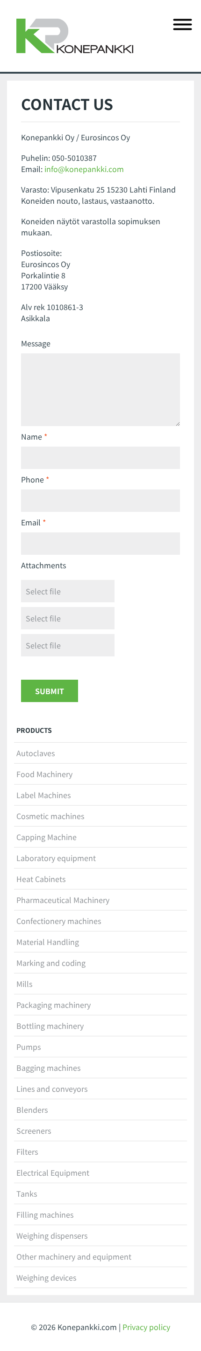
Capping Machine (46, 836)
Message (35, 343)
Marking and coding (51, 962)
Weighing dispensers (51, 1235)
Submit (49, 690)
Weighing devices (46, 1277)
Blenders (32, 1109)
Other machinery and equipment (73, 1256)
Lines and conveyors (51, 1088)
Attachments (43, 565)
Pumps (28, 1046)
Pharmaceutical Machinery (62, 899)
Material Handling (47, 941)
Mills (24, 983)
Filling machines (44, 1214)
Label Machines (43, 794)
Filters (27, 1151)
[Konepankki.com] (74, 36)
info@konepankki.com (84, 168)
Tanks (26, 1193)
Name (31, 436)
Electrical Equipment (52, 1172)
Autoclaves (35, 752)
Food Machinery (44, 773)
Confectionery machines (58, 920)
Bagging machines (48, 1067)
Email (31, 522)
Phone (32, 479)
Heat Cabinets (40, 878)
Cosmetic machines (50, 815)
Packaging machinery (53, 1004)
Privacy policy (146, 1326)
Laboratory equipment (56, 857)
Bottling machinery (50, 1025)
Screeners (33, 1130)
